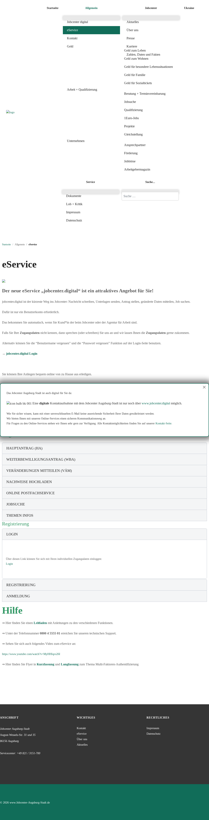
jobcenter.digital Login (21, 353)
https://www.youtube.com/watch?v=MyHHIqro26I (31, 654)
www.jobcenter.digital (156, 403)
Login (9, 563)
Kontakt (81, 728)
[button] (91, 8)
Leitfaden (41, 623)
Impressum (153, 728)
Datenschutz (153, 733)
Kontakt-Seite (163, 423)
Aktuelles (82, 744)
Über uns (82, 739)
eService (82, 733)
